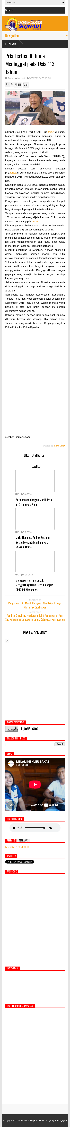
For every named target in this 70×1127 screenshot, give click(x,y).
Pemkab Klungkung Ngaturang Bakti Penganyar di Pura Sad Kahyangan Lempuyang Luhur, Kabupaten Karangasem (35, 617)
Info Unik (21, 78)
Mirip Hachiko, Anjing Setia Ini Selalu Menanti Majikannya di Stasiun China (32, 542)
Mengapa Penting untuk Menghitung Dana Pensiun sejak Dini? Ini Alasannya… (34, 585)
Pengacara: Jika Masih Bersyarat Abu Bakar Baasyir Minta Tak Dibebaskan (35, 605)
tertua (51, 131)
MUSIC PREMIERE (17, 846)
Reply (10, 78)
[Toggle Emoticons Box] (7, 641)
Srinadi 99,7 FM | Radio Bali (31, 1120)
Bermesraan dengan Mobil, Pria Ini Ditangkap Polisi (33, 502)
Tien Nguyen (61, 1120)
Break (10, 44)
